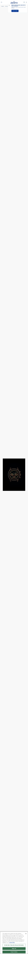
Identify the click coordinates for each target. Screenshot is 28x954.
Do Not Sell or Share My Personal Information (14, 945)
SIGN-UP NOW (15, 10)
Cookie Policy (12, 942)
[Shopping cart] (24, 2)
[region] (14, 943)
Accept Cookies (14, 952)
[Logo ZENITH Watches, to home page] (14, 2)
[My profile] (26, 2)
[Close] (25, 933)
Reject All (14, 948)
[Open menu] (1, 2)
